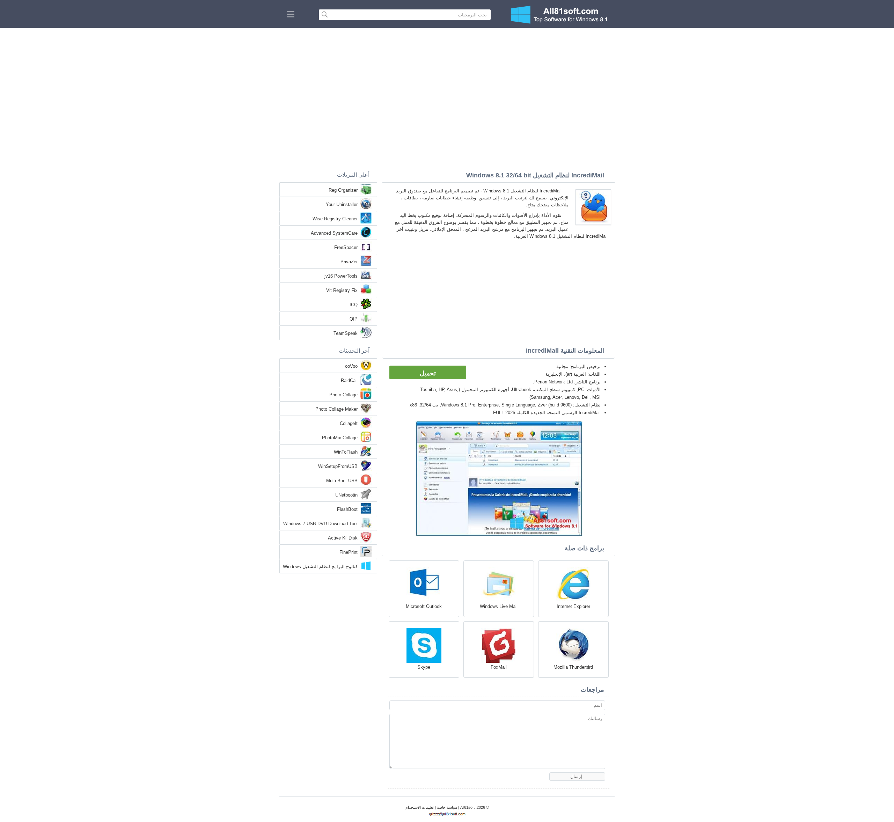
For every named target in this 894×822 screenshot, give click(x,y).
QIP (354, 319)
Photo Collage (343, 394)
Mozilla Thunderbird (573, 667)
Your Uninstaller (342, 204)
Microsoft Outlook (424, 606)
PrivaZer (349, 261)
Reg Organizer (343, 190)
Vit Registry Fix (342, 290)
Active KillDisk (343, 538)
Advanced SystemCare (334, 233)
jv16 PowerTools (341, 276)
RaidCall (349, 380)
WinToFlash (346, 452)
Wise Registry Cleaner (335, 218)
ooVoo (351, 366)
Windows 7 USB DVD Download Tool (320, 523)
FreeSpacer (346, 247)
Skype (423, 667)
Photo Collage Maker (336, 409)
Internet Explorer (573, 606)
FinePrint (348, 552)
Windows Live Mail (499, 606)
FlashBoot (347, 509)
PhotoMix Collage (340, 437)
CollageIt (349, 423)
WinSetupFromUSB (338, 466)
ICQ (354, 304)
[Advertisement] (447, 80)
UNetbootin (346, 495)
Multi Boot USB (342, 480)
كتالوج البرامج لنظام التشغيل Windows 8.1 (320, 567)
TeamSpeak (346, 333)
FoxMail (499, 667)
